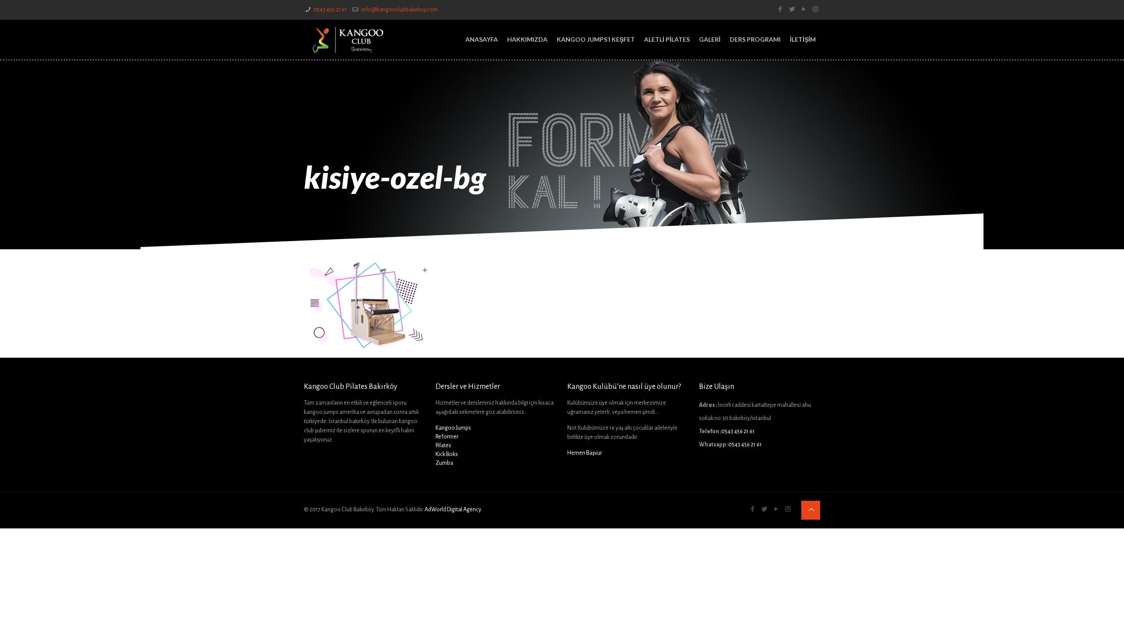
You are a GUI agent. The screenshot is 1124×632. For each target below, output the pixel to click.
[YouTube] (803, 9)
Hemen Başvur (584, 453)
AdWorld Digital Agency (453, 509)
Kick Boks (447, 454)
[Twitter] (791, 9)
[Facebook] (780, 9)
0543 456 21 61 (330, 10)
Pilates (443, 445)
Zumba (444, 463)
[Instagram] (815, 9)
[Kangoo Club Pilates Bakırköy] (348, 39)
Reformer (447, 437)
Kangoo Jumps (453, 428)
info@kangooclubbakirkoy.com (399, 10)
